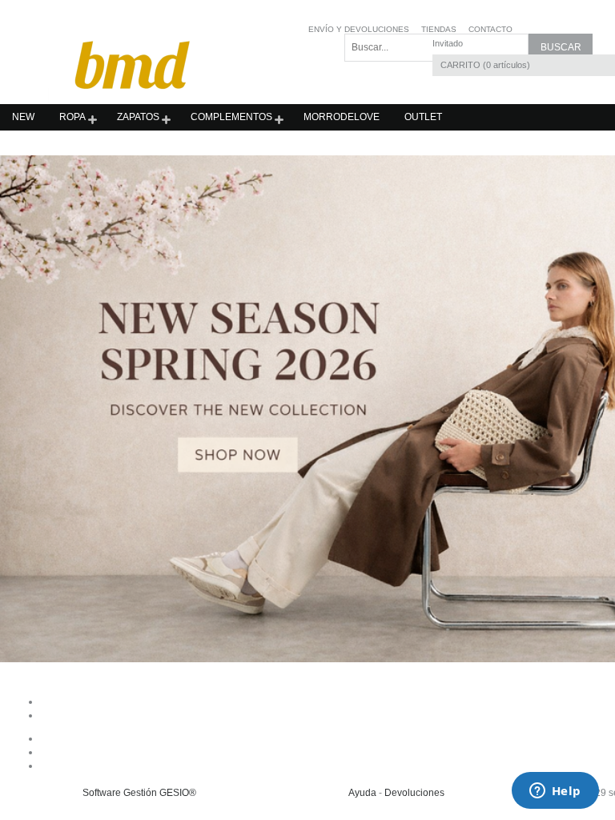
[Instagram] (397, 752)
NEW (23, 117)
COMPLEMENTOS (231, 117)
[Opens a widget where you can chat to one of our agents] (555, 792)
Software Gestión (119, 792)
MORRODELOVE (341, 117)
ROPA (72, 117)
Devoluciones (414, 792)
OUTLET (423, 117)
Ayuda (362, 792)
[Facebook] (397, 738)
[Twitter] (397, 765)
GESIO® (177, 792)
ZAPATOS (138, 117)
